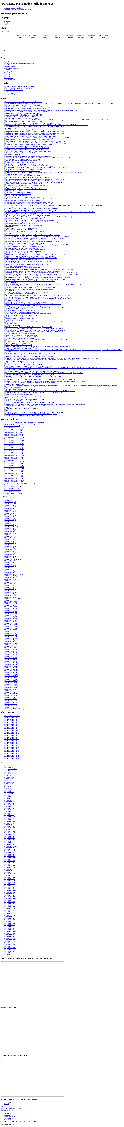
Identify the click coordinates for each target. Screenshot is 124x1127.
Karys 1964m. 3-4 (9, 885)
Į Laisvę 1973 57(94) (10, 589)
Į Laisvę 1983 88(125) (10, 638)
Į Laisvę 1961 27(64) (10, 543)
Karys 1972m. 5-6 (9, 953)
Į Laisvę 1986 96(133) (10, 651)
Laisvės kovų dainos (10, 93)
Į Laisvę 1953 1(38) (10, 502)
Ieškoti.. (3, 31)
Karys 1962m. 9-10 (10, 874)
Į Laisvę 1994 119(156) (11, 689)
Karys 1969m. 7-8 (9, 930)
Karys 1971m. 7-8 (9, 946)
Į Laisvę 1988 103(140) (11, 663)
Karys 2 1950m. (12, 770)
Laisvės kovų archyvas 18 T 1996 (14, 449)
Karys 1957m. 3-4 (9, 826)
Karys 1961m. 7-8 (9, 864)
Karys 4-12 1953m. (10, 793)
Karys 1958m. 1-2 (9, 833)
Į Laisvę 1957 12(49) (10, 520)
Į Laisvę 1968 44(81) (10, 569)
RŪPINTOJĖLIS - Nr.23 (11, 753)
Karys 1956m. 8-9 (9, 821)
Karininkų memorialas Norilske (13, 493)
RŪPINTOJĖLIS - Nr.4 (11, 722)
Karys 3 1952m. (9, 777)
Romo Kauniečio (9, 65)
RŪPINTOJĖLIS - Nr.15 (11, 740)
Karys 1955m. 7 (9, 806)
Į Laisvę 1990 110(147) (11, 674)
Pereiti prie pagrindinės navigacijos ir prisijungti (18, 9)
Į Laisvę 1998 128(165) (11, 704)
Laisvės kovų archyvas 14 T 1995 (14, 442)
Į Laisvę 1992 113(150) (11, 679)
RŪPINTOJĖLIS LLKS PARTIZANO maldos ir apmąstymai (22, 228)
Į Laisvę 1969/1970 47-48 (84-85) (14, 574)
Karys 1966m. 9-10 (10, 907)
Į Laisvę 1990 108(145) (11, 671)
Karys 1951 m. (8, 772)
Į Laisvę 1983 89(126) (10, 640)
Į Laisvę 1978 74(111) (10, 615)
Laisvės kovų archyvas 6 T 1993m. (14, 429)
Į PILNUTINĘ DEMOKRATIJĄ (14, 709)
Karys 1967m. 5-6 (9, 912)
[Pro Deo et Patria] (6, 1107)
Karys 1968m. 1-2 (9, 916)
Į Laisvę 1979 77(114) (10, 620)
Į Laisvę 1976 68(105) (10, 605)
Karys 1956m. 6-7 (9, 820)
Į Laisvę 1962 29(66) (10, 546)
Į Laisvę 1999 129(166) (11, 705)
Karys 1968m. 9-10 (10, 923)
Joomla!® (11, 1124)
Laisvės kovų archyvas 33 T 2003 (14, 473)
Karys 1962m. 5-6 (9, 870)
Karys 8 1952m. (9, 785)
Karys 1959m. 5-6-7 (10, 846)
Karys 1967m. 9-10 (10, 915)
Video (6, 24)
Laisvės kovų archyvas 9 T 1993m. (14, 434)
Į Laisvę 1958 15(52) (10, 525)
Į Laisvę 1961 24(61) (10, 538)
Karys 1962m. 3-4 (9, 869)
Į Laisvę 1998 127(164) (11, 702)
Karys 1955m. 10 (9, 811)
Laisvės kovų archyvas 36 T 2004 (14, 478)
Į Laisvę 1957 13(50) (10, 521)
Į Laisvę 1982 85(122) (10, 633)
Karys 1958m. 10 (9, 841)
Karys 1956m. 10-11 (10, 823)
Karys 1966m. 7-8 (9, 905)
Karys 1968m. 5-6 (9, 920)
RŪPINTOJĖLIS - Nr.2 (11, 719)
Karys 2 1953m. (9, 790)
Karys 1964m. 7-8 (9, 889)
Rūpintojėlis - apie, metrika (12, 716)
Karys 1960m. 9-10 (10, 857)
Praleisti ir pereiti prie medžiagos (13, 8)
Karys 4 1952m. (9, 778)
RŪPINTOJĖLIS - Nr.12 (11, 735)
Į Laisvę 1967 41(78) (10, 564)
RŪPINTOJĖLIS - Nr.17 (11, 744)
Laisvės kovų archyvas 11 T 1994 (14, 437)
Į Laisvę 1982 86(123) (10, 635)
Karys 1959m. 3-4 (9, 844)
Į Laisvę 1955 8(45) (10, 513)
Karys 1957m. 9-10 (10, 831)
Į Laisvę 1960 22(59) (10, 534)
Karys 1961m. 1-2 (9, 859)
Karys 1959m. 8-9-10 (10, 847)
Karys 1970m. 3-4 (9, 935)
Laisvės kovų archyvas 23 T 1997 (14, 457)
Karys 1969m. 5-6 (9, 928)
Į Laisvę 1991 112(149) (11, 677)
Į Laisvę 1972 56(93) (10, 587)
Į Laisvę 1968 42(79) (10, 566)
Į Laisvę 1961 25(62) (10, 539)
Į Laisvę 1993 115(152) (11, 682)
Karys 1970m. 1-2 (9, 933)
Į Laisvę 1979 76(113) (10, 618)
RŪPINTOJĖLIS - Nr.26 (11, 758)
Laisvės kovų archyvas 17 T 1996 (14, 447)
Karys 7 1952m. (9, 783)
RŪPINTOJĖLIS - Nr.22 (11, 752)
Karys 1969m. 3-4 (9, 926)
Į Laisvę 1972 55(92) (10, 585)
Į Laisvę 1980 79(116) (10, 623)
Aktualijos (7, 69)
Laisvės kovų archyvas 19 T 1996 (14, 450)
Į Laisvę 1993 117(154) (11, 686)
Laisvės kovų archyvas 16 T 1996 (14, 445)
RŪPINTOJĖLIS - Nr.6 (11, 725)
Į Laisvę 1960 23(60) (10, 536)
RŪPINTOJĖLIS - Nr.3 (11, 721)
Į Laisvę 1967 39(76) (10, 561)
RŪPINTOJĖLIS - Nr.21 (11, 750)
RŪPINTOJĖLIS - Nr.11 (11, 734)
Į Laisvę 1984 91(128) (10, 643)
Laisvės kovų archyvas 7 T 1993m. (14, 431)
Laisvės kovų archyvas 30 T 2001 (14, 468)
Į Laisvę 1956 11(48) (10, 518)
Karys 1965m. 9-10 (10, 898)
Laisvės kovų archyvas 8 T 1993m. (14, 432)
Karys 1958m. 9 (9, 839)
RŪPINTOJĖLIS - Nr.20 (11, 748)
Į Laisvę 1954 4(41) (10, 507)
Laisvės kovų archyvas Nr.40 (12, 486)
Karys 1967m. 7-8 (9, 913)
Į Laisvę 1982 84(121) (10, 631)
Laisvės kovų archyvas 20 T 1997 (14, 452)
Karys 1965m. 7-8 (9, 897)
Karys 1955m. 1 (9, 797)
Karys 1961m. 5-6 (9, 862)
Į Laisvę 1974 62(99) (10, 597)
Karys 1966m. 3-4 (9, 902)
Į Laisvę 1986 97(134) (10, 653)
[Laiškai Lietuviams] (7, 1110)
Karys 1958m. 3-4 (9, 834)
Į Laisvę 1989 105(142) (11, 666)
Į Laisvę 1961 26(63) (10, 541)
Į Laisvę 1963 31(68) (10, 549)
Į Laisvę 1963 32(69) (10, 551)
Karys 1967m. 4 (9, 910)
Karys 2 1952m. (9, 775)
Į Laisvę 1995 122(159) (11, 694)
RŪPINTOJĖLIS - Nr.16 (11, 742)
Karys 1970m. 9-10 (10, 939)
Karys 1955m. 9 (9, 810)
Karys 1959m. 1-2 (9, 843)
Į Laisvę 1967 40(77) (10, 562)
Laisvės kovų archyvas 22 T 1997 (14, 455)
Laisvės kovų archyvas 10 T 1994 (14, 435)
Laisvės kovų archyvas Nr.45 (12, 491)
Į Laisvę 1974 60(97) (10, 594)
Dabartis (6, 61)
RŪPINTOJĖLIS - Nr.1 (11, 717)
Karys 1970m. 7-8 (9, 938)
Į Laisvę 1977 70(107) (10, 608)
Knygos (6, 23)
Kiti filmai (7, 91)
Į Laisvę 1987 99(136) (10, 656)
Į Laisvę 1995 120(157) (11, 690)
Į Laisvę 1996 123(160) (11, 695)
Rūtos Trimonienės (9, 66)
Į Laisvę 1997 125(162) (11, 699)
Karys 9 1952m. (9, 787)
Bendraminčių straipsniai (11, 68)
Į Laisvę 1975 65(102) (10, 600)
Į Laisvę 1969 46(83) (10, 572)
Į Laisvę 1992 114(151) (11, 681)
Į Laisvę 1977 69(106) (10, 607)
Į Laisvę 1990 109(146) (11, 672)
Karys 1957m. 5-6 (9, 828)
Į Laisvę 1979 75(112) (10, 617)
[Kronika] (12, 1108)
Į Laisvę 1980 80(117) (10, 625)
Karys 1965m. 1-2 (9, 892)
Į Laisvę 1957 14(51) (10, 523)
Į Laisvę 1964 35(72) (10, 556)
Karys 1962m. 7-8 (9, 872)
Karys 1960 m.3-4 (9, 852)
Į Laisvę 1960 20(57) (10, 531)
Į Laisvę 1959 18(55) (10, 528)
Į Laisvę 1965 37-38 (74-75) (12, 559)
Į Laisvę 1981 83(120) (10, 630)
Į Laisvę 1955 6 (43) (10, 510)
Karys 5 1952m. (9, 780)
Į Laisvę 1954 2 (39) (10, 503)
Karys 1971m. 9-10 (10, 948)
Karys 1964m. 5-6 (9, 887)
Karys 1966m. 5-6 (9, 903)
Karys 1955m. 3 (9, 800)
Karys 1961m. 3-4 (9, 861)
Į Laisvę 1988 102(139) (11, 661)
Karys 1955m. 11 (9, 813)
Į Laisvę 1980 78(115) (10, 621)
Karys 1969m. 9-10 (10, 931)
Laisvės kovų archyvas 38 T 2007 (14, 481)
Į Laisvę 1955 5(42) (10, 508)
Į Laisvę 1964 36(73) (10, 557)
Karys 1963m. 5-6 (9, 879)
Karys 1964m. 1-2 (9, 884)
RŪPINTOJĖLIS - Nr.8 (11, 729)
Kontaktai (7, 76)
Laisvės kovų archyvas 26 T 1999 (14, 462)
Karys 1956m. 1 (9, 815)
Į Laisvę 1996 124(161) (11, 697)
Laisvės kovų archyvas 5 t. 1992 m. (14, 427)
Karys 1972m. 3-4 (9, 951)
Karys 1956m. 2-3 (9, 816)
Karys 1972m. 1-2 (9, 949)
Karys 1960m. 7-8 (9, 856)
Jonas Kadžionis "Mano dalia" (13, 95)
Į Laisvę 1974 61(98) (10, 595)
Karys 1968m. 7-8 (9, 921)
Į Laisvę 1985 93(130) (10, 646)
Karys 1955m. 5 (9, 803)
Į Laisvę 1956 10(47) (10, 516)
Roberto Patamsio (9, 73)
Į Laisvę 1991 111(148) (11, 676)
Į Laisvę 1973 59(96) (10, 592)
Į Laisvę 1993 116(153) (11, 684)
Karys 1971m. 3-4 (9, 943)
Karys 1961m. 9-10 (10, 866)
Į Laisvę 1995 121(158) (11, 692)
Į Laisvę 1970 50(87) (10, 577)
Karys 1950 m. (8, 767)
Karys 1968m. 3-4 (9, 918)
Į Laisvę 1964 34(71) (10, 554)
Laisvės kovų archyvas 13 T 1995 (14, 440)
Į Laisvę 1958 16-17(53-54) (12, 526)
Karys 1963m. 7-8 (9, 880)
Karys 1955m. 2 (9, 798)
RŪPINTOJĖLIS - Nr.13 (11, 737)
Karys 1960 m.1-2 (9, 851)
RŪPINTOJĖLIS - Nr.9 (11, 730)
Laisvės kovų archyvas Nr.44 (12, 490)
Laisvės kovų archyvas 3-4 (12, 426)
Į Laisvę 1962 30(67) (10, 548)
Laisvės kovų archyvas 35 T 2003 (14, 477)
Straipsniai (7, 21)
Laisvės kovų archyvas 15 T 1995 (14, 444)
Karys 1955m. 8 (9, 808)
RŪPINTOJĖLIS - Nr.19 (11, 747)
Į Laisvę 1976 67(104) (10, 603)
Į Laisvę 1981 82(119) (10, 628)
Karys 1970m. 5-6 (9, 936)
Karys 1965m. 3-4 (9, 893)
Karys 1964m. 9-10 (10, 890)
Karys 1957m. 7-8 (9, 829)
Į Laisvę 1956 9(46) (10, 515)
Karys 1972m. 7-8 (9, 954)
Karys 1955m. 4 (9, 801)
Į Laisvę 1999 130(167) (11, 707)
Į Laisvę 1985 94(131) (10, 648)
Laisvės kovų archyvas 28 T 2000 (14, 465)
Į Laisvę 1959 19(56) (10, 530)
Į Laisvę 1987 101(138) (11, 659)
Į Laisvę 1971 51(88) (10, 579)
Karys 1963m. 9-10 (10, 882)
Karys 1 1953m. (9, 788)
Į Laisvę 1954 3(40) (10, 505)
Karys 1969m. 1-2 (9, 925)
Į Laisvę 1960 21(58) (10, 533)
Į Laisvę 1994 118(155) (11, 687)
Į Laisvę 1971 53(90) (10, 582)
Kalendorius (7, 74)
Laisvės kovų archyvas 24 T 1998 (14, 458)
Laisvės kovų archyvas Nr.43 (12, 488)
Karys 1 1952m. (9, 774)
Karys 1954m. (8, 795)
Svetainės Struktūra (9, 79)
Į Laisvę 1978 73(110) (10, 613)
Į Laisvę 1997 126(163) (11, 700)
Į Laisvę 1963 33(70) (10, 553)
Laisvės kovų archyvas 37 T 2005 (14, 480)
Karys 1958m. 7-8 (9, 838)
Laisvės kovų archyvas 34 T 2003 (14, 475)
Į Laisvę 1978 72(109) (10, 612)
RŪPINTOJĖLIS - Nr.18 (11, 745)
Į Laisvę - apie (8, 500)
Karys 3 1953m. (9, 792)
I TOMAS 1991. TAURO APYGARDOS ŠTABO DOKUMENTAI (24, 422)
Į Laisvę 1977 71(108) (10, 610)
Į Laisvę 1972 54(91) (10, 584)
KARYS (6, 765)
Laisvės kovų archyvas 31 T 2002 (14, 470)
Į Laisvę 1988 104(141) (11, 664)
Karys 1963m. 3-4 (9, 877)
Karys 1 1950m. (12, 769)
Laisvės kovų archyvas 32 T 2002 (14, 472)
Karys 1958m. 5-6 (9, 836)
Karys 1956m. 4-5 (9, 818)
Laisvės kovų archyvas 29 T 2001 (14, 467)
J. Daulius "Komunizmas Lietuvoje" (14, 361)
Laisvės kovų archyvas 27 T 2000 (14, 463)
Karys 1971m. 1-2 (9, 941)
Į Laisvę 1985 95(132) (10, 649)
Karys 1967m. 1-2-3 (10, 908)
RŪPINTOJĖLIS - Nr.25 (11, 757)
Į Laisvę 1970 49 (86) (10, 576)
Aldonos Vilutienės (9, 71)
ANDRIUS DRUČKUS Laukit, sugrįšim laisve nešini (19, 483)
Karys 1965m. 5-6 (9, 895)
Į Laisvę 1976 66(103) (10, 602)
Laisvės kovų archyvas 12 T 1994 (14, 439)
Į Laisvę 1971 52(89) (10, 580)
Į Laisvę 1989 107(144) (11, 669)
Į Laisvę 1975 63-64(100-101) (13, 598)
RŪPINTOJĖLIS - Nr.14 (11, 739)
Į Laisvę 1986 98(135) (10, 654)
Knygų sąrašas (8, 78)
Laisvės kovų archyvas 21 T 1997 (14, 454)
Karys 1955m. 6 (9, 805)
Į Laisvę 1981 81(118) (10, 626)
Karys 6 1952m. (9, 782)
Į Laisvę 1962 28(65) (10, 544)
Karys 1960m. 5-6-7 (10, 854)
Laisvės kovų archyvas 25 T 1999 (14, 460)
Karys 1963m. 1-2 (9, 875)
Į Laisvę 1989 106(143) (11, 667)
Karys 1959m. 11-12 (10, 849)
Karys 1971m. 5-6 (9, 944)
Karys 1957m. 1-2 (9, 824)
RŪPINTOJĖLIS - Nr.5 (11, 724)
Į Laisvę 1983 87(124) (10, 636)
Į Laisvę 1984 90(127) (10, 641)
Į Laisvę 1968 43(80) (10, 567)
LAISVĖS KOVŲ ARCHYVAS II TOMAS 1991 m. (19, 424)
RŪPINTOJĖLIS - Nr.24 (11, 755)
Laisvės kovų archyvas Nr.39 (12, 485)
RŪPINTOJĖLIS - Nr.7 (11, 727)
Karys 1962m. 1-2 (9, 867)
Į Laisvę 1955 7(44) (10, 511)
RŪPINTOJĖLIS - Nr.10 (11, 732)
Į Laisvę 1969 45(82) (10, 571)
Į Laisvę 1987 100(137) (11, 658)
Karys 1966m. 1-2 (9, 900)
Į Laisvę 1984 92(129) (10, 644)
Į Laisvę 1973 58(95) (10, 590)
